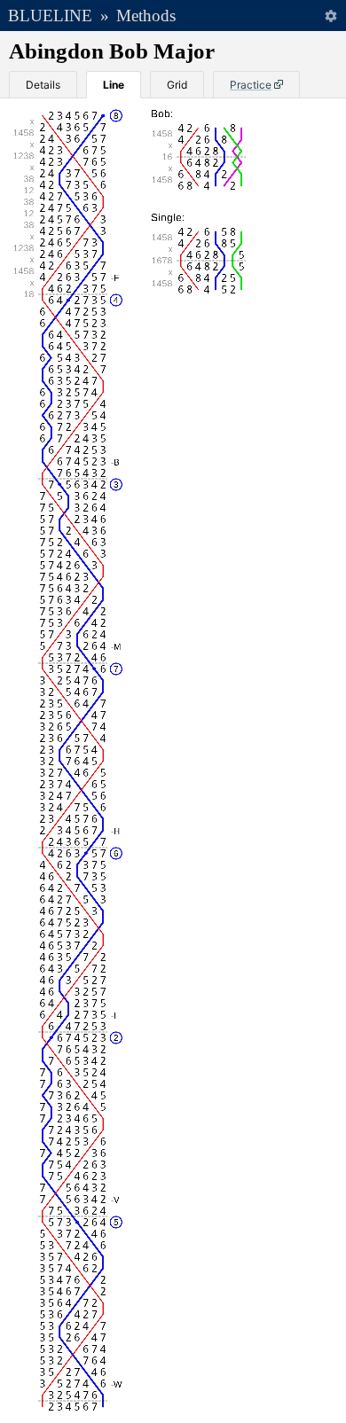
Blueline (50, 15)
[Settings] (330, 15)
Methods (146, 15)
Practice (250, 84)
